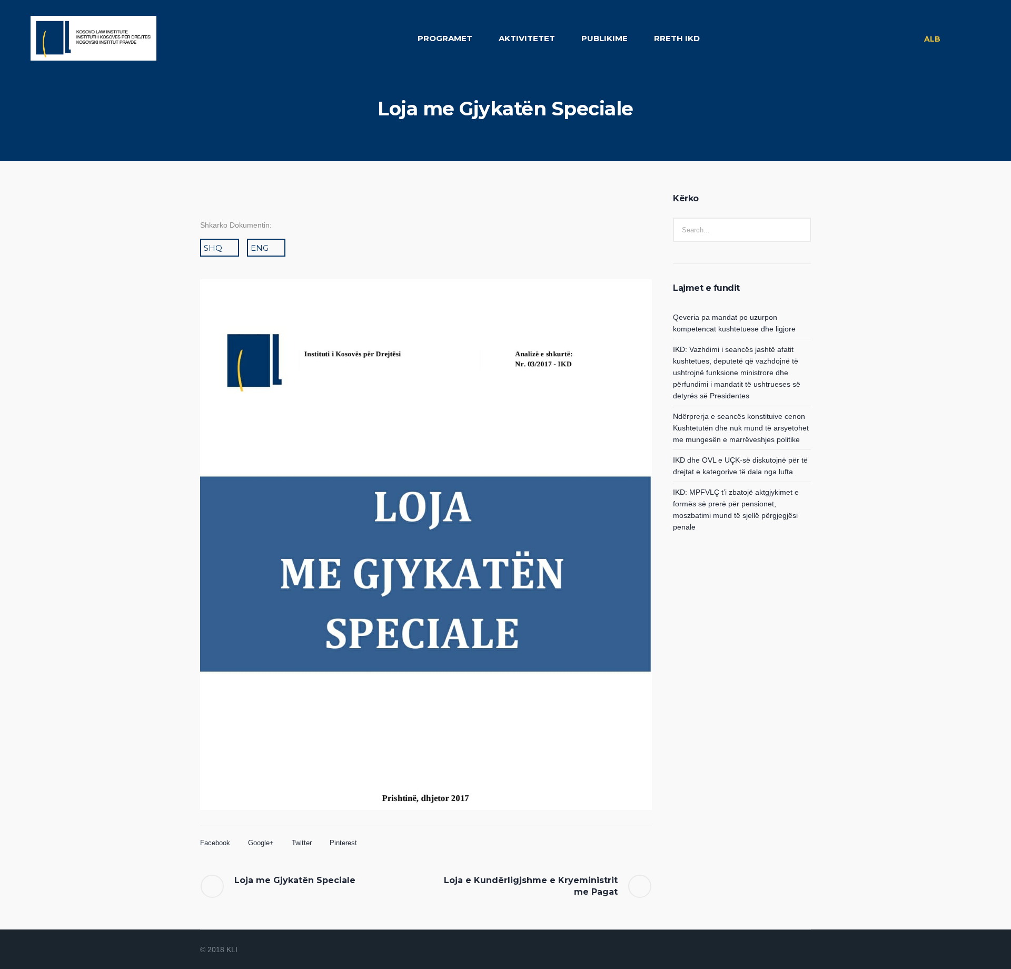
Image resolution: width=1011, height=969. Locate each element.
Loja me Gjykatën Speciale (294, 880)
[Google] (778, 950)
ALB (932, 39)
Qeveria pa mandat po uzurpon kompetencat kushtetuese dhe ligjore (734, 323)
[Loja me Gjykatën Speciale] (426, 561)
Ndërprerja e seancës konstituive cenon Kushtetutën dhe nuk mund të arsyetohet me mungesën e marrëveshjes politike (741, 428)
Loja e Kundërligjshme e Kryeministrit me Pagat (531, 886)
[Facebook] (765, 950)
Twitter (302, 843)
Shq (213, 248)
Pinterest (343, 843)
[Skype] (803, 950)
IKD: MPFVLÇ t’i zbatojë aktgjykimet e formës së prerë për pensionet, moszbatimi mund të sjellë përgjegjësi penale (736, 509)
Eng (260, 248)
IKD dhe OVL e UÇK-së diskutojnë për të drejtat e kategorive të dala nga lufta (740, 466)
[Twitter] (791, 950)
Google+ (261, 843)
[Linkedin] (753, 950)
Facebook (215, 843)
